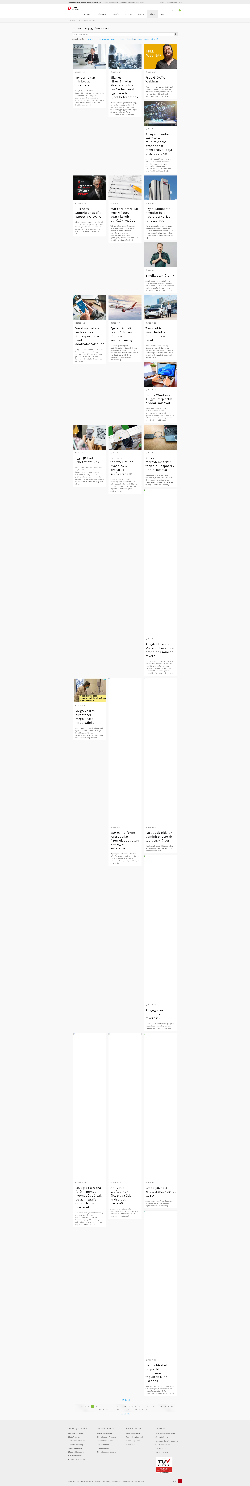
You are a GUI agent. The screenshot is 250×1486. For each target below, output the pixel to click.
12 (118, 1406)
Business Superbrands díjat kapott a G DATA (89, 213)
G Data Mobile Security (76, 1452)
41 (147, 1410)
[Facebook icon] (173, 1481)
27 (172, 1406)
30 (107, 1410)
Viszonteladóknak (171, 2)
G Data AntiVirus (103, 1445)
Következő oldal (124, 1414)
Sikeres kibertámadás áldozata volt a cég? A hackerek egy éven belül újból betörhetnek (124, 87)
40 (143, 1410)
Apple (131, 39)
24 (161, 1406)
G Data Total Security (75, 1445)
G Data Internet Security (76, 1441)
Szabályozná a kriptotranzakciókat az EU (161, 1191)
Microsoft (154, 39)
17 (136, 1406)
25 (165, 1406)
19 (143, 1406)
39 (139, 1410)
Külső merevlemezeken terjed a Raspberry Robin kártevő (160, 464)
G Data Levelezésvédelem (106, 1452)
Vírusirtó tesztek (132, 1445)
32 (114, 1410)
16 (132, 1406)
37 (132, 1410)
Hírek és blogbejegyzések (87, 20)
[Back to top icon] (180, 1481)
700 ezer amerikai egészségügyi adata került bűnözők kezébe (124, 214)
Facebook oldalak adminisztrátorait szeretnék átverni (159, 836)
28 (100, 1410)
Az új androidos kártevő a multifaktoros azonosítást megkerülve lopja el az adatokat (159, 144)
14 (125, 1406)
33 (118, 1410)
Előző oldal (126, 1400)
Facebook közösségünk (134, 1437)
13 (121, 1406)
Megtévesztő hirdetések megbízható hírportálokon (86, 717)
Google (147, 39)
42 (150, 1410)
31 (110, 1410)
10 (110, 1406)
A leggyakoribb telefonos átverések (157, 1014)
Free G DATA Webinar (155, 79)
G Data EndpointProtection (107, 1437)
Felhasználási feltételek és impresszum (80, 1481)
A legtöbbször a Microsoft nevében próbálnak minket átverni (160, 650)
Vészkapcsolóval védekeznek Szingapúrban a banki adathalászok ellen (89, 336)
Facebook (139, 39)
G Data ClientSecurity (104, 1441)
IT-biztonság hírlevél (133, 1441)
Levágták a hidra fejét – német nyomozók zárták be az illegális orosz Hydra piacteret (88, 1197)
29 (103, 1410)
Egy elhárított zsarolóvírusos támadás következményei (122, 334)
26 (168, 1406)
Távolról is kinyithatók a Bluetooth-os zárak (156, 334)
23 (157, 1406)
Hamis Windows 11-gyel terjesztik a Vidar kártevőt (159, 399)
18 (139, 1406)
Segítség (162, 2)
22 (154, 1406)
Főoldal (72, 20)
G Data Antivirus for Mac (77, 1459)
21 (150, 1406)
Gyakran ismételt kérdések (165, 1433)
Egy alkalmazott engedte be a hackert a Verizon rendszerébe (159, 214)
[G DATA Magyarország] (74, 7)
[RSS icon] (175, 1481)
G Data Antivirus (74, 1437)
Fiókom (180, 2)
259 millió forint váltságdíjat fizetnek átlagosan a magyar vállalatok (124, 840)
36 (128, 1410)
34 (121, 1410)
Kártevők (114, 39)
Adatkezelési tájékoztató (102, 1481)
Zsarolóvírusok (104, 39)
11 (114, 1406)
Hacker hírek (123, 39)
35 (125, 1410)
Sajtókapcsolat (116, 1481)
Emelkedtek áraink (160, 275)
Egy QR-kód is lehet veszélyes (87, 460)
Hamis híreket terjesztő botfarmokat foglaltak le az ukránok (156, 1373)
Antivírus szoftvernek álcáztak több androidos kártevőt (120, 1195)
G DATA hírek (92, 39)
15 (128, 1406)
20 (147, 1406)
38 (136, 1410)
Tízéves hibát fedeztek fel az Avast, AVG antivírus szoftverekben (121, 466)
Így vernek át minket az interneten (85, 81)
